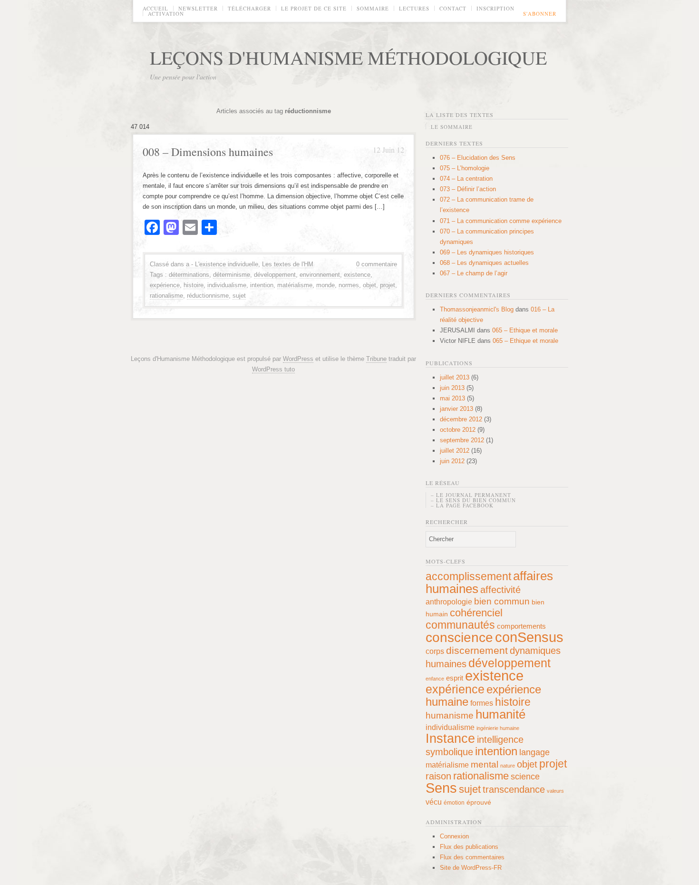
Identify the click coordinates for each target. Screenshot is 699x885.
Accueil (155, 8)
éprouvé (478, 802)
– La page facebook (462, 505)
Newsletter (198, 8)
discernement (477, 650)
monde (325, 285)
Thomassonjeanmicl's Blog (477, 309)
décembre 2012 (461, 419)
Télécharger (249, 8)
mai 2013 (452, 398)
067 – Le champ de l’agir (473, 273)
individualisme (226, 285)
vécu (434, 801)
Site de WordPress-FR (471, 867)
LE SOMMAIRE (452, 126)
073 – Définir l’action (468, 189)
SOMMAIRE (373, 8)
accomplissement (468, 576)
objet (369, 285)
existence (357, 274)
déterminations (189, 274)
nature (507, 765)
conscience (459, 637)
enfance (435, 678)
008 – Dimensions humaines (208, 151)
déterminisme (231, 274)
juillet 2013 (454, 377)
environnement (320, 274)
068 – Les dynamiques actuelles (484, 262)
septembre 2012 (462, 440)
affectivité (500, 589)
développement (275, 274)
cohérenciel (476, 613)
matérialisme (294, 285)
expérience (165, 285)
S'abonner (539, 13)
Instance (450, 738)
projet (387, 285)
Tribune (376, 358)
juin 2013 (452, 387)
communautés (460, 625)
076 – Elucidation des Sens (477, 157)
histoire (194, 285)
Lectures (414, 8)
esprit (454, 678)
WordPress (298, 358)
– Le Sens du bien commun (473, 500)
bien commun (502, 601)
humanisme (450, 715)
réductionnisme (208, 295)
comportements (521, 626)
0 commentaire (376, 264)
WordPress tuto (273, 369)
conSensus (529, 637)
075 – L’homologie (464, 168)
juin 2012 (452, 461)
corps (435, 651)
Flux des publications (469, 846)
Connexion (454, 836)
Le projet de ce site (314, 8)
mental (484, 764)
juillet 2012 (454, 450)
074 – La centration (466, 178)
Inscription (495, 8)
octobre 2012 (458, 429)
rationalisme (166, 295)
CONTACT (452, 8)
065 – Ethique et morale (525, 330)
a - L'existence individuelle (222, 264)
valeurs (555, 791)
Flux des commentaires (472, 857)
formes (481, 703)
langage (534, 752)
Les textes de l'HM (287, 264)
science (525, 776)
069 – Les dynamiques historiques (487, 252)
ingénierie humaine (497, 728)
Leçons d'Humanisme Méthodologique (348, 57)
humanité (500, 714)
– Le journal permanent (471, 494)
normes (349, 285)
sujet (239, 295)
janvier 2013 (456, 408)
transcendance (514, 789)
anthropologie (449, 601)
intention (261, 285)
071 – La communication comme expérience (501, 220)
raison (438, 776)
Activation (166, 13)
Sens (441, 788)
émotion (454, 802)
